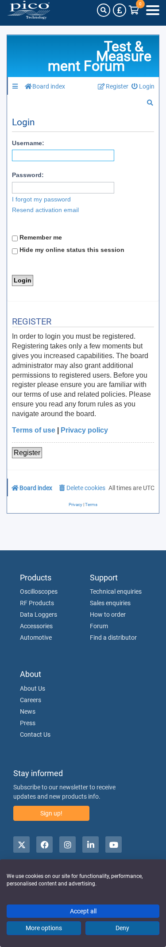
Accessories (36, 626)
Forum (99, 626)
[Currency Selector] (119, 10)
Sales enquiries (110, 603)
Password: (28, 174)
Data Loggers (38, 614)
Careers (30, 699)
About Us (32, 688)
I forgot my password (41, 199)
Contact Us (35, 734)
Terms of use (33, 430)
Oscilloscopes (39, 591)
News (27, 711)
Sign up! (51, 813)
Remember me (40, 237)
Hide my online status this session (71, 249)
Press (27, 723)
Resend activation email (45, 209)
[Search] (103, 10)
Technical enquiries (116, 591)
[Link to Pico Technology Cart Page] (134, 10)
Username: (28, 143)
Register (27, 452)
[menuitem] (143, 86)
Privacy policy (84, 430)
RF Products (37, 603)
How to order (108, 614)
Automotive (36, 637)
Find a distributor (113, 637)
